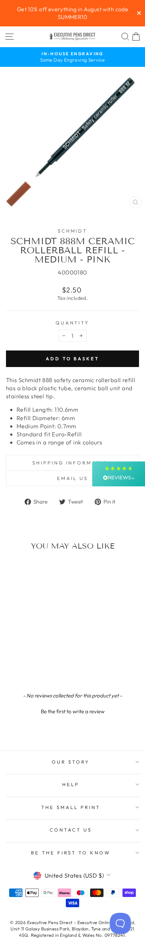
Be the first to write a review (73, 711)
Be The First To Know (71, 852)
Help (70, 784)
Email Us (72, 478)
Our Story (71, 762)
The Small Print (70, 807)
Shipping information (72, 463)
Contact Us (71, 830)
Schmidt (73, 231)
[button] (72, 710)
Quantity (73, 323)
